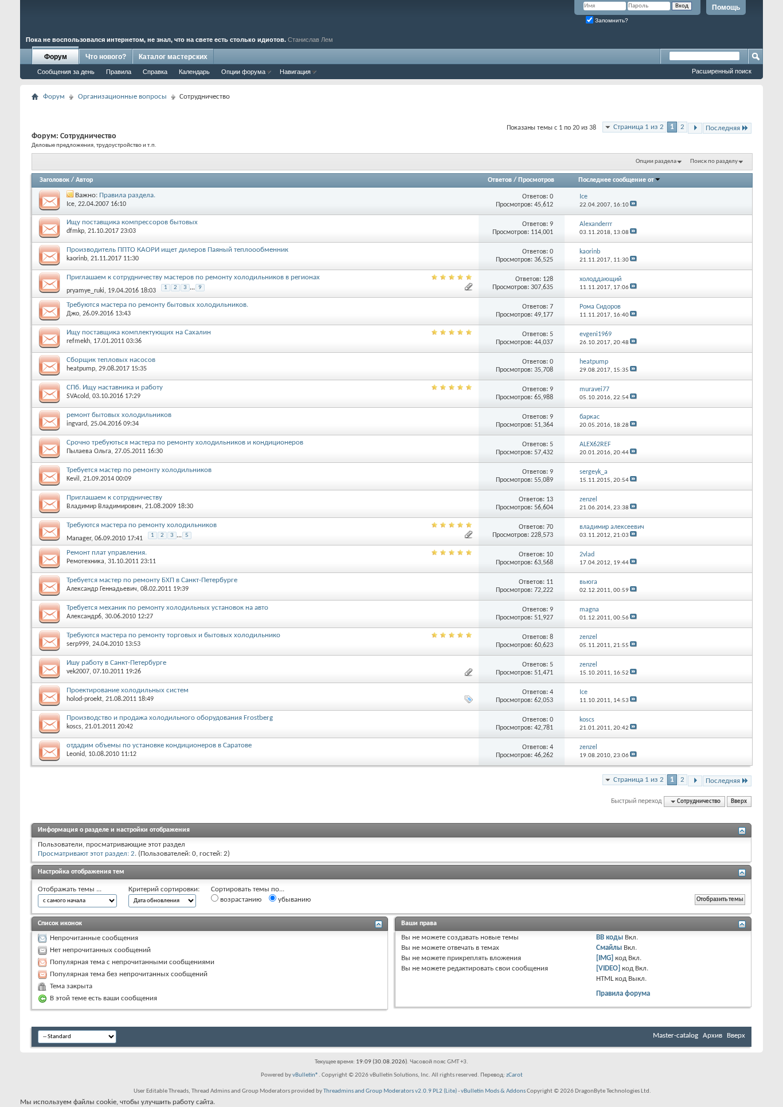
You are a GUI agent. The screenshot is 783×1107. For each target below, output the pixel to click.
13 (549, 499)
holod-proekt (84, 699)
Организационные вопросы (122, 96)
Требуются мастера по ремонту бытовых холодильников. (157, 305)
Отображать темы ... (69, 889)
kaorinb (76, 258)
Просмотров (536, 180)
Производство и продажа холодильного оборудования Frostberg (169, 718)
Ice (70, 204)
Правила (118, 71)
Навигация (295, 71)
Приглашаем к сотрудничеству (114, 497)
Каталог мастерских (173, 57)
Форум (55, 57)
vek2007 (77, 671)
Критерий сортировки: (163, 889)
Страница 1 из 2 (638, 127)
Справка (155, 71)
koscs (73, 726)
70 (549, 527)
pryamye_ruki (85, 290)
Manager (78, 538)
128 (548, 279)
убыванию (293, 899)
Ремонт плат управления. (106, 552)
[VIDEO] (608, 968)
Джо (72, 313)
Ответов (500, 180)
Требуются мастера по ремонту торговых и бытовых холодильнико (173, 635)
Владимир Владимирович (104, 506)
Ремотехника (85, 561)
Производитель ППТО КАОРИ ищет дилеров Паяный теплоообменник (177, 250)
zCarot (514, 1075)
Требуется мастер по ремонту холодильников (139, 470)
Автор (84, 180)
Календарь (194, 71)
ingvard (76, 423)
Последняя (723, 128)
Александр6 (83, 616)
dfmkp (75, 231)
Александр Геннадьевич (101, 589)
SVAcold (77, 396)
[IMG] (604, 958)
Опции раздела (656, 161)
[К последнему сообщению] (633, 205)
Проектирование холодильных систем (127, 690)
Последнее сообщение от (616, 180)
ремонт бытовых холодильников (118, 415)
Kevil (73, 478)
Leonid (75, 754)
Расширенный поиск (721, 71)
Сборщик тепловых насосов (110, 360)
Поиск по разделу (714, 161)
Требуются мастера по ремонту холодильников (141, 525)
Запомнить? (610, 20)
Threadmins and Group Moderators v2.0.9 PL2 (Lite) (390, 1091)
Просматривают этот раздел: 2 (86, 853)
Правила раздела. (127, 195)
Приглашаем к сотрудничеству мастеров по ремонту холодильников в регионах (193, 277)
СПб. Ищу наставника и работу (114, 387)
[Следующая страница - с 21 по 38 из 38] (695, 128)
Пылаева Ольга (88, 451)
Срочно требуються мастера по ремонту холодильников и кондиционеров (184, 442)
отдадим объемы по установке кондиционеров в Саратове (159, 745)
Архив (712, 1035)
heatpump (80, 368)
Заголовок (54, 180)
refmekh (78, 341)
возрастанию (239, 899)
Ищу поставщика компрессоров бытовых (132, 222)
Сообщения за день (66, 71)
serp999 (77, 644)
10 (549, 554)
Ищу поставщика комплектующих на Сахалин (138, 332)
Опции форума (243, 71)
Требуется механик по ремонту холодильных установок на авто (167, 607)
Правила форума (623, 993)
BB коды (609, 937)
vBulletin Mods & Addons (493, 1091)
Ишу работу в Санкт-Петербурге (116, 662)
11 (549, 582)
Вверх (739, 801)
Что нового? (105, 57)
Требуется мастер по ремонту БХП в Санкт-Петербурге (151, 580)
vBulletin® (305, 1075)
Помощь (726, 7)
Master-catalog (675, 1035)
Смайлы (609, 948)
